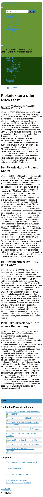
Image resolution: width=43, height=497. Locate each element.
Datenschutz (6, 491)
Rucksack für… (12, 18)
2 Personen (15, 20)
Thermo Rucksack (13, 468)
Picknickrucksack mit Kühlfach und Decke (23, 418)
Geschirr (14, 31)
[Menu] (2, 7)
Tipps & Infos (11, 26)
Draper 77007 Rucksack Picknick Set (21, 440)
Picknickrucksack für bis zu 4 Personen (22, 444)
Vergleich (10, 39)
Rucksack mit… (12, 29)
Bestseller (10, 37)
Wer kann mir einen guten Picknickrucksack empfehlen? (18, 481)
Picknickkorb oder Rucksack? (18, 474)
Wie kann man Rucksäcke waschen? (21, 462)
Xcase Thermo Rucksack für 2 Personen (23, 429)
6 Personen (15, 24)
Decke (13, 33)
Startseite (10, 16)
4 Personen (15, 22)
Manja (7, 106)
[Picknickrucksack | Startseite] (9, 3)
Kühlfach (14, 35)
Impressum (5, 489)
